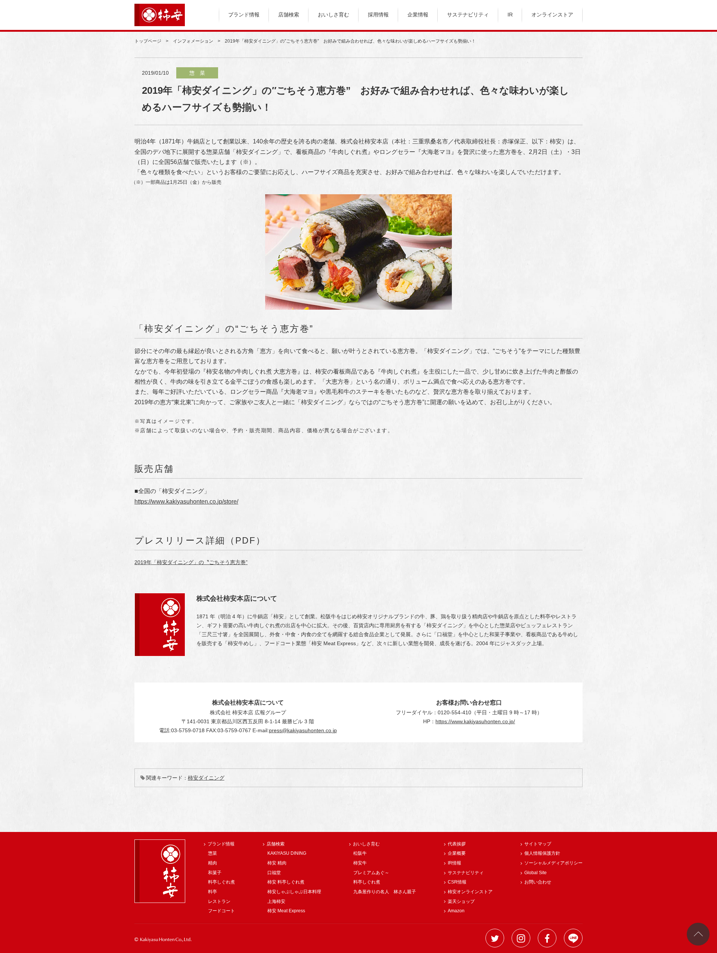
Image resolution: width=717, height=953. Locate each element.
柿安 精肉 (276, 863)
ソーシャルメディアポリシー (553, 863)
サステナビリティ (468, 15)
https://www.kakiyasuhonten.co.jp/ (475, 721)
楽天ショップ (461, 901)
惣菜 (212, 853)
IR (510, 15)
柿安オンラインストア (470, 891)
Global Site (535, 872)
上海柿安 (276, 901)
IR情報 (454, 863)
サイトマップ (537, 844)
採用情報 (378, 15)
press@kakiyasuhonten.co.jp (303, 730)
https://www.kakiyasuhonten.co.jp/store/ (186, 501)
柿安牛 (360, 863)
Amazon (456, 910)
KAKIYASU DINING (286, 853)
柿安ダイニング (206, 778)
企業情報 (417, 15)
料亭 (212, 891)
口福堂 (274, 872)
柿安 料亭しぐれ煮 (285, 882)
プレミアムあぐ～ (371, 872)
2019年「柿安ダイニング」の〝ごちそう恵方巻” (191, 562)
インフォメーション (193, 41)
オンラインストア (552, 15)
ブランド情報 (244, 15)
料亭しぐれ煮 (221, 882)
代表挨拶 (457, 844)
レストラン (219, 901)
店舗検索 (288, 15)
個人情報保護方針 (542, 853)
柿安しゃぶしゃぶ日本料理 (294, 891)
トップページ (147, 41)
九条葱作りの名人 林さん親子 (384, 891)
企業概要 (457, 853)
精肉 (212, 863)
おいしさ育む (333, 15)
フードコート (221, 910)
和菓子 (214, 872)
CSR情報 (457, 882)
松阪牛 (360, 853)
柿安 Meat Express (286, 910)
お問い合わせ (537, 882)
